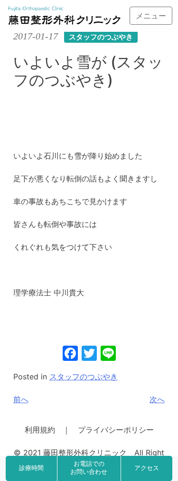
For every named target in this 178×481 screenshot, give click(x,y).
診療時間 (31, 468)
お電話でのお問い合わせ (88, 468)
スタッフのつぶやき (83, 376)
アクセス (146, 468)
